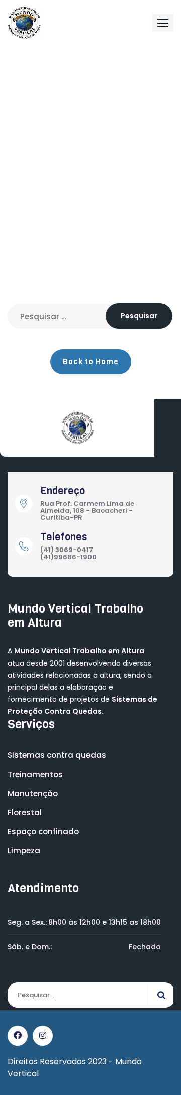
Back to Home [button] (91, 362)
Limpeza (24, 850)
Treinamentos (35, 774)
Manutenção (33, 793)
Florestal (25, 812)
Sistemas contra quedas (57, 755)
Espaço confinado (43, 831)
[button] (162, 23)
